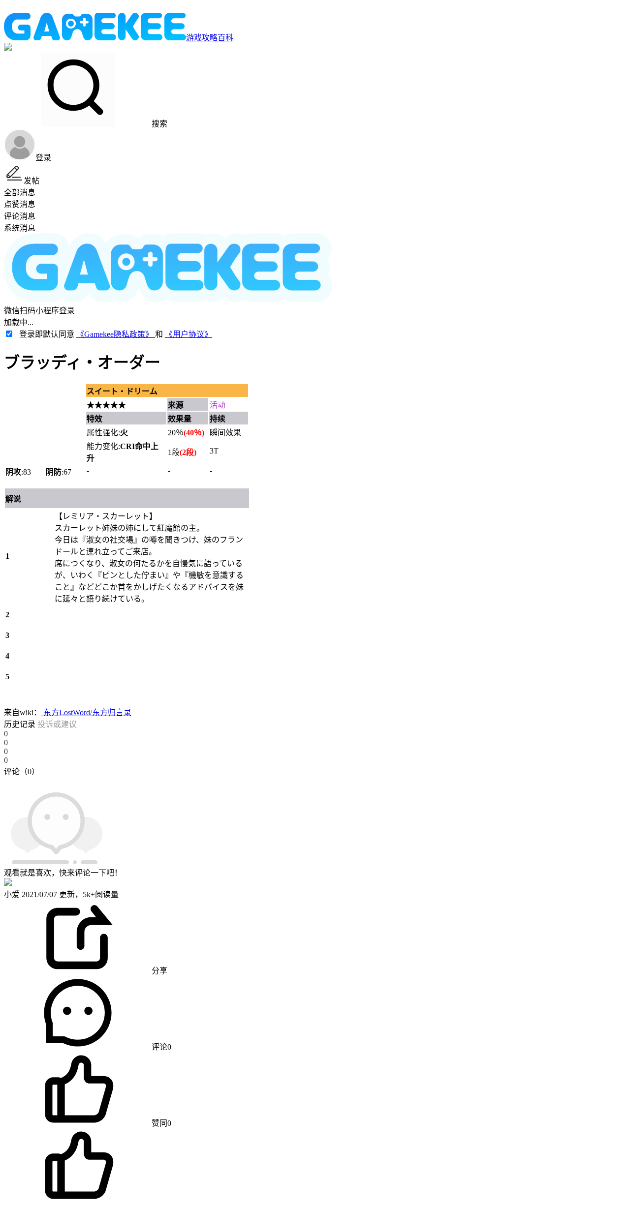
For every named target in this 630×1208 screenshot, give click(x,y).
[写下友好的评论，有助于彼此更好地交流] (228, 781)
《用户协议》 (188, 334)
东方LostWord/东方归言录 (86, 712)
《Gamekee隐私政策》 (115, 334)
